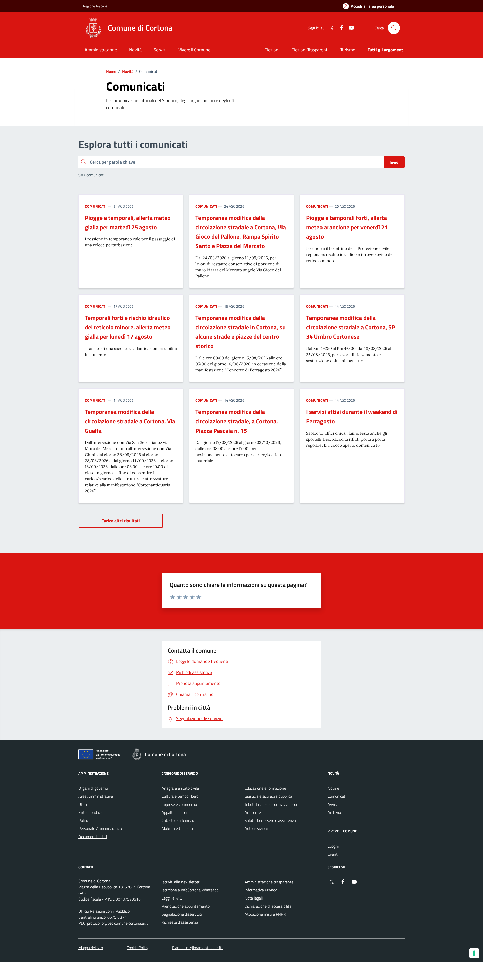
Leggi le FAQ (172, 898)
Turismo (347, 49)
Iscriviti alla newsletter (180, 882)
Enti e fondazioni (92, 812)
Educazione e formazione (265, 788)
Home (111, 71)
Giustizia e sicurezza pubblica (268, 796)
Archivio (334, 812)
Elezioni (272, 49)
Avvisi (332, 804)
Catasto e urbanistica (179, 820)
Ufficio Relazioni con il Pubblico (104, 911)
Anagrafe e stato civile (180, 788)
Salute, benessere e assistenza (270, 820)
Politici (83, 820)
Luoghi (333, 846)
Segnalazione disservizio (182, 914)
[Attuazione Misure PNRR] (100, 755)
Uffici (82, 804)
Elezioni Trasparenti (310, 49)
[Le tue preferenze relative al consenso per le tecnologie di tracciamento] (474, 953)
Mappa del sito (90, 948)
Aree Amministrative (95, 796)
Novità (127, 71)
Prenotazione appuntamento (186, 906)
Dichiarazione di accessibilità (268, 906)
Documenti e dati (92, 836)
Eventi (333, 854)
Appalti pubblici (174, 812)
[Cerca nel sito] (394, 28)
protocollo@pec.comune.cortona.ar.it (117, 923)
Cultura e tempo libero (180, 796)
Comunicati (96, 206)
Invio (394, 162)
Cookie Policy (137, 948)
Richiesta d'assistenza (180, 922)
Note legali (254, 898)
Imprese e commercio (179, 804)
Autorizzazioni (256, 828)
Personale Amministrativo (100, 828)
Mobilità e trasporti (177, 828)
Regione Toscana (95, 6)
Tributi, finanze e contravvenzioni (272, 804)
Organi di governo (93, 788)
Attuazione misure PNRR (265, 914)
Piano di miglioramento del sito (197, 948)
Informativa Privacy (261, 890)
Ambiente (253, 812)
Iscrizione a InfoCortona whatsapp (190, 890)
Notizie (333, 788)
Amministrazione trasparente (269, 882)
